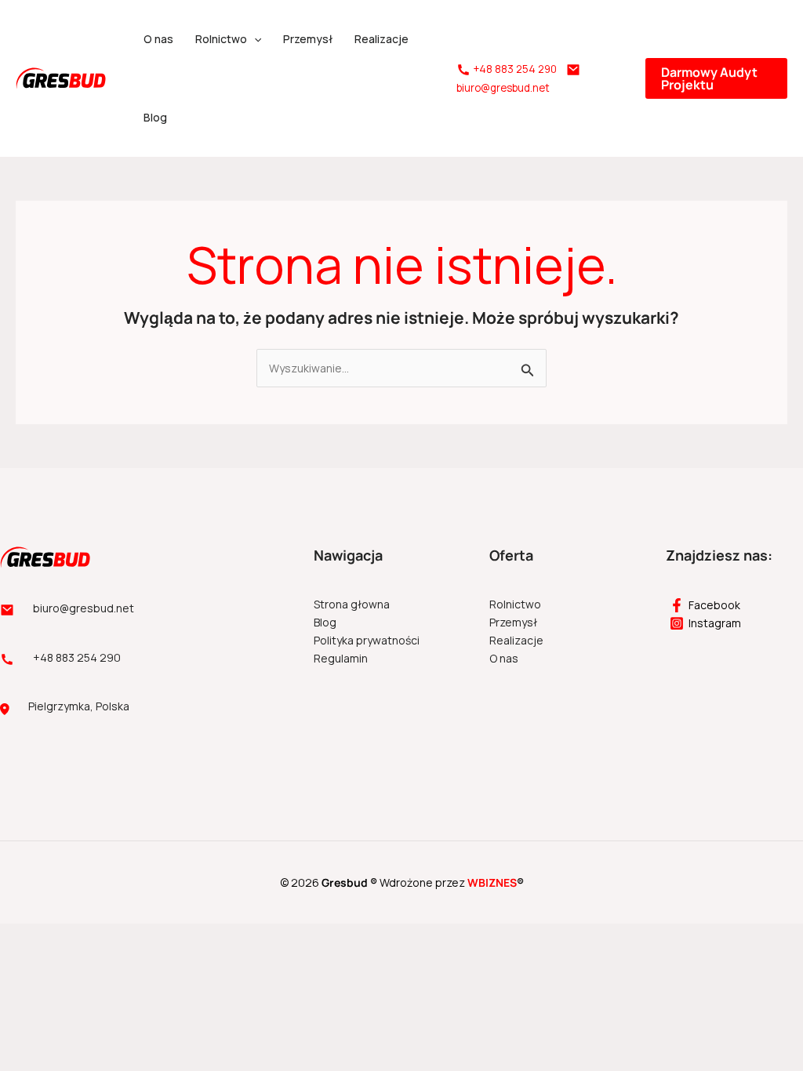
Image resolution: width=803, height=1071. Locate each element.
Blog (155, 117)
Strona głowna (352, 604)
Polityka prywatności (367, 640)
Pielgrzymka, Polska (78, 706)
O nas (158, 38)
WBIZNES (492, 882)
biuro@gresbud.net (503, 88)
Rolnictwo (221, 38)
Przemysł (307, 38)
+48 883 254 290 (515, 69)
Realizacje (381, 38)
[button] (254, 39)
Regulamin (341, 658)
